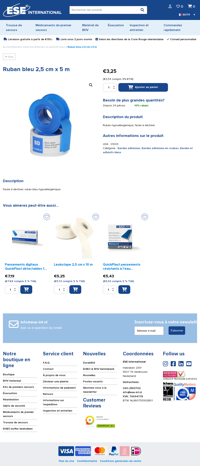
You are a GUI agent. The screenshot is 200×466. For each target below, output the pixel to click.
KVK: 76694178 (133, 396)
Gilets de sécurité (14, 405)
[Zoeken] (142, 10)
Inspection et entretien (57, 410)
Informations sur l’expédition (53, 402)
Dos (10, 56)
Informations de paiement (59, 387)
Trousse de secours (15, 422)
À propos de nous (54, 375)
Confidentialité (87, 461)
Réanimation (11, 399)
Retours (48, 394)
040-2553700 (132, 388)
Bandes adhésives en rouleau (160, 148)
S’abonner (177, 330)
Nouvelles (89, 375)
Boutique (8, 374)
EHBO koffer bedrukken (18, 428)
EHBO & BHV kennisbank (98, 369)
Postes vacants (93, 381)
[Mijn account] (170, 6)
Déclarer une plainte (55, 381)
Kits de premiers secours (18, 387)
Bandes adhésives (24, 47)
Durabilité (89, 362)
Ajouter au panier (146, 87)
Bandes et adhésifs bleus (51, 47)
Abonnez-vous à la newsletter (94, 390)
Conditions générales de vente (120, 461)
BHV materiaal (12, 380)
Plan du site (66, 461)
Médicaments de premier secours (18, 414)
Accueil (7, 47)
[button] (90, 85)
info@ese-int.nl (132, 392)
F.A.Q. (46, 362)
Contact (48, 369)
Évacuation (10, 393)
